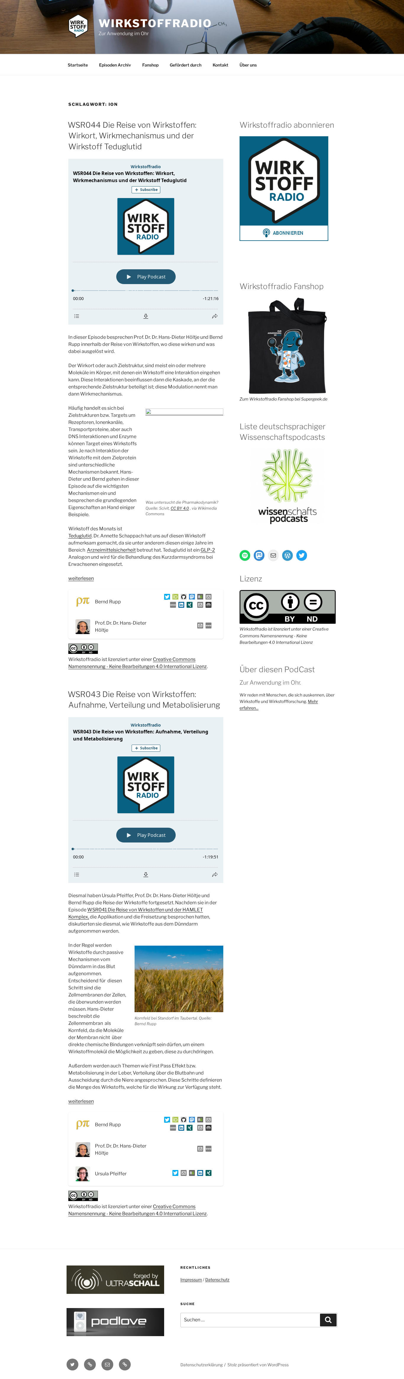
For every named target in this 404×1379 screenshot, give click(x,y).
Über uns (248, 64)
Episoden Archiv (115, 64)
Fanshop (150, 64)
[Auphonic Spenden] (207, 606)
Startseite (78, 64)
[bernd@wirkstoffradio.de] (199, 606)
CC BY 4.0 (180, 508)
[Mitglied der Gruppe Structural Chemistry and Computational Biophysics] (172, 606)
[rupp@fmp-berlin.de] (207, 598)
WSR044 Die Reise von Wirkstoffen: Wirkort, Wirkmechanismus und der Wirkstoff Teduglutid (132, 135)
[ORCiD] (174, 598)
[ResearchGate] (199, 598)
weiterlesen (81, 578)
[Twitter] (166, 598)
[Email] (199, 627)
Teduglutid (80, 536)
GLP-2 (208, 550)
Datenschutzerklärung (201, 1364)
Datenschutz (217, 1279)
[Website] (207, 627)
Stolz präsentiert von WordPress (258, 1364)
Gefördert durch (185, 64)
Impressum (191, 1279)
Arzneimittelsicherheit (111, 550)
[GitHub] (182, 598)
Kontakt (220, 64)
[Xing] (188, 606)
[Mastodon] (191, 598)
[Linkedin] (180, 606)
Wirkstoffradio (155, 23)
